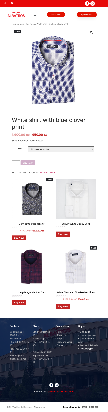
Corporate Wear (64, 342)
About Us (61, 335)
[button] (35, 14)
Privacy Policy (86, 348)
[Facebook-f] (87, 3)
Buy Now (28, 162)
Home (15, 24)
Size (20, 149)
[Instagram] (92, 3)
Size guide (84, 332)
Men (22, 24)
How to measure (87, 335)
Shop (59, 338)
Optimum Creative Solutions (60, 391)
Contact (60, 345)
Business (30, 24)
